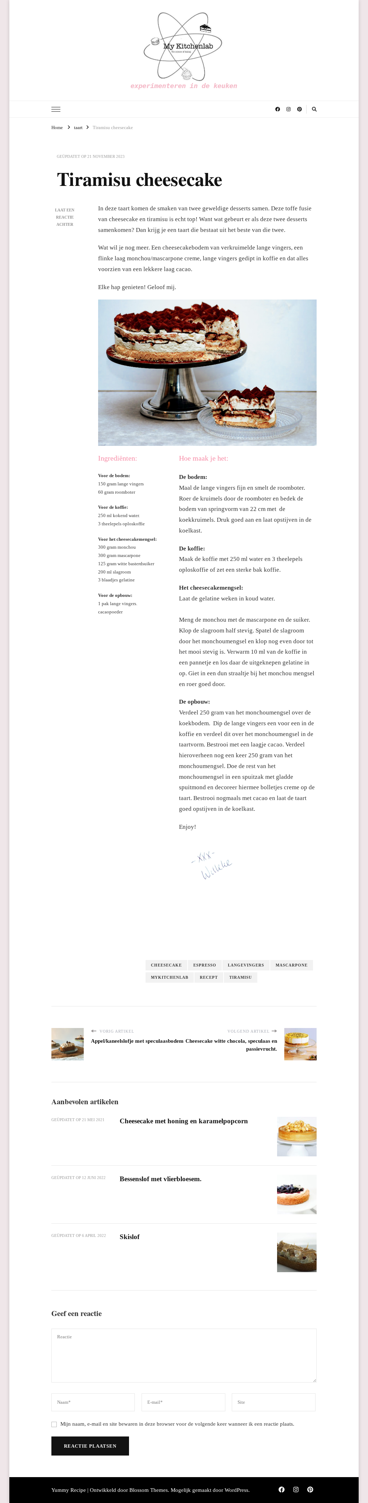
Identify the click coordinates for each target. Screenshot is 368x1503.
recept (209, 977)
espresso (204, 965)
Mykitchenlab (169, 977)
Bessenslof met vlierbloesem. (161, 1179)
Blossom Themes (148, 1490)
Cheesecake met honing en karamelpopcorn (184, 1121)
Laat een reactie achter (64, 217)
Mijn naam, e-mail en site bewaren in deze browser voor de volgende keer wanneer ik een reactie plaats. (177, 1424)
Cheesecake (166, 965)
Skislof (129, 1237)
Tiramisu (240, 977)
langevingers (246, 965)
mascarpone (292, 965)
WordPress (236, 1490)
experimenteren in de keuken (183, 86)
